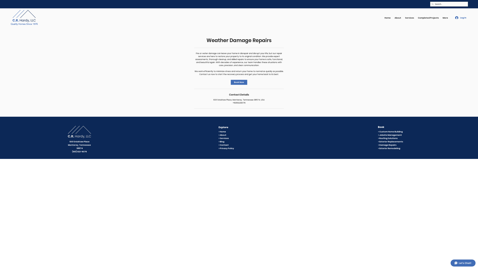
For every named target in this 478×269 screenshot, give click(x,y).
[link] (239, 82)
